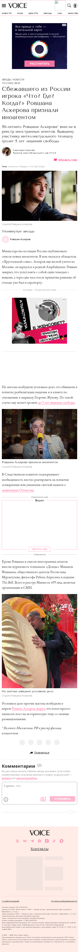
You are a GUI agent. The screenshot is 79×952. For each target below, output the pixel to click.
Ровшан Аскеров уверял (28, 708)
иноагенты (13, 166)
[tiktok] (54, 841)
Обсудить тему (67, 159)
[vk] (25, 841)
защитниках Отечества (18, 490)
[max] (61, 841)
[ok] (47, 841)
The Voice (17, 5)
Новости (18, 79)
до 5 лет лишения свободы (56, 402)
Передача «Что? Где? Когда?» (32, 166)
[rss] (17, 841)
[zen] (39, 841)
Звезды (6, 79)
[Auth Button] (75, 5)
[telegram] (32, 841)
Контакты (40, 848)
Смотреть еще (39, 549)
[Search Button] (69, 5)
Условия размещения (10, 901)
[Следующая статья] (39, 812)
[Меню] (4, 5)
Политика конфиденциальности (64, 901)
